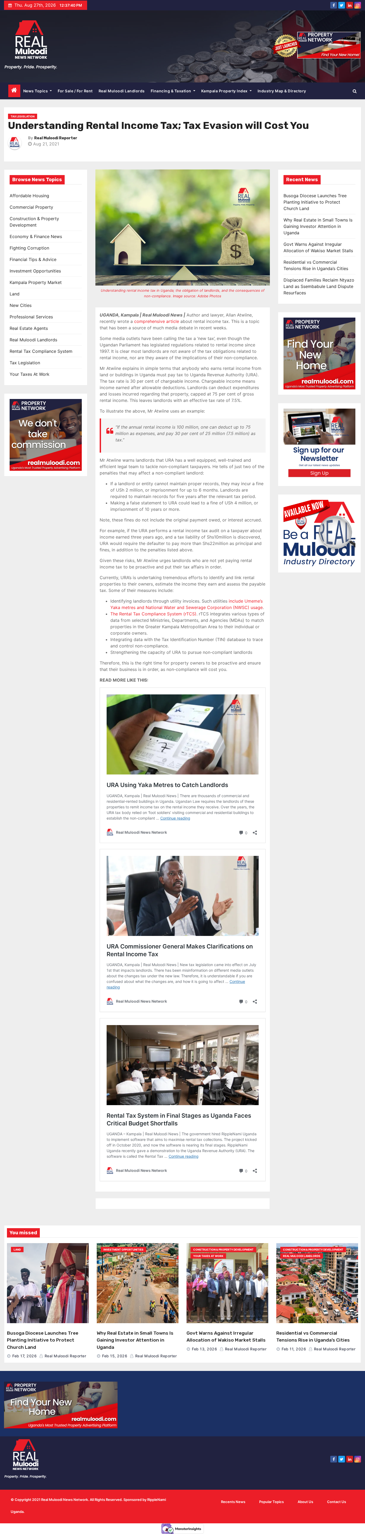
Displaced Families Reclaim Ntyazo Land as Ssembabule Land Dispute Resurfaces (319, 286)
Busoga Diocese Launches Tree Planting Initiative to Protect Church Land (315, 202)
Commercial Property (31, 207)
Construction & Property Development (223, 1249)
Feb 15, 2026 (114, 1356)
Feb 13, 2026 (204, 1349)
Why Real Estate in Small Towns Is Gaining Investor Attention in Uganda (318, 226)
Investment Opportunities (35, 271)
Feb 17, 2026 (24, 1356)
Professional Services (31, 316)
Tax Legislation (22, 116)
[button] (355, 91)
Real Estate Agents (29, 328)
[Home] (14, 91)
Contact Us (336, 1502)
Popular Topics (271, 1502)
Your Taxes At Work (29, 374)
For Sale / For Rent (75, 91)
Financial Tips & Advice (33, 259)
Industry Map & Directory (282, 91)
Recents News (233, 1502)
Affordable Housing (29, 195)
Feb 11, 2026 (294, 1349)
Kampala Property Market (36, 282)
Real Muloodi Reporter (55, 138)
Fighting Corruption (29, 248)
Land (15, 293)
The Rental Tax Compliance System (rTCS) (153, 613)
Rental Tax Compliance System (41, 351)
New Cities (21, 305)
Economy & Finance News (36, 236)
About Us (305, 1502)
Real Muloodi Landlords (122, 91)
